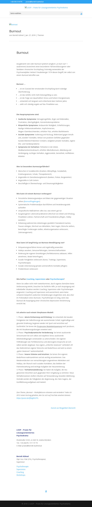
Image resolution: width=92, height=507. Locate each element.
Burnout (15, 31)
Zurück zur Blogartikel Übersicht (63, 408)
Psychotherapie (57, 279)
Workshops (21, 475)
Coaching (30, 279)
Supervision (40, 279)
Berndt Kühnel (18, 35)
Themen (40, 35)
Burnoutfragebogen (32, 201)
